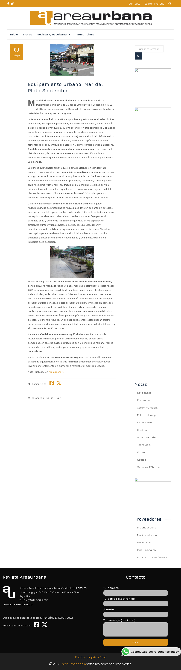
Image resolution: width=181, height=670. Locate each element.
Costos (141, 459)
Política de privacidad (90, 657)
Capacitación (145, 422)
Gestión (142, 429)
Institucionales (146, 549)
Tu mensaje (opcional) (119, 620)
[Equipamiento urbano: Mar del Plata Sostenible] (153, 83)
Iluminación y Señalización (153, 557)
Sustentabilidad (147, 437)
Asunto (108, 609)
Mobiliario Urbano (147, 534)
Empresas (143, 400)
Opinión (141, 452)
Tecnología (144, 444)
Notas (27, 34)
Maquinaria (144, 542)
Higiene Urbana (146, 527)
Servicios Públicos (148, 467)
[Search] (138, 56)
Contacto (134, 3)
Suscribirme (86, 34)
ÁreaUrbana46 (56, 372)
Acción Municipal (147, 407)
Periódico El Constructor (58, 617)
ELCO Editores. (78, 587)
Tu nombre (111, 587)
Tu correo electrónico (119, 598)
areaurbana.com (74, 664)
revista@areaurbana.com (18, 604)
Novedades (144, 392)
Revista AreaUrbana (52, 34)
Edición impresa (154, 3)
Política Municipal (147, 414)
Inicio (14, 34)
